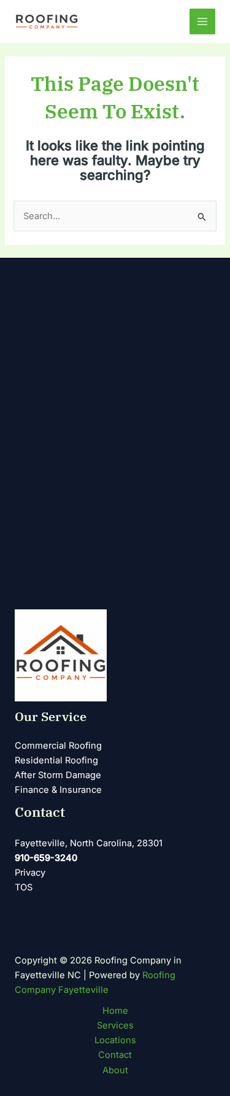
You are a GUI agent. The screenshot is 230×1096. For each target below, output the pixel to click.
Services (115, 1025)
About (115, 1070)
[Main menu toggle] (202, 21)
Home (115, 1010)
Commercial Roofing (58, 745)
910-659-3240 (46, 857)
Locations (115, 1040)
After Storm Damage (58, 775)
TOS (24, 887)
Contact (115, 1054)
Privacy (30, 872)
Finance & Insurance (58, 789)
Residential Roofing (56, 760)
